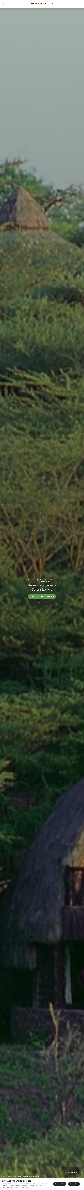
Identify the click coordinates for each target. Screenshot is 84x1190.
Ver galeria (42, 603)
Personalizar (74, 1184)
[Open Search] (81, 4)
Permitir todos (59, 1184)
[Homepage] (3, 1176)
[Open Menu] (3, 4)
